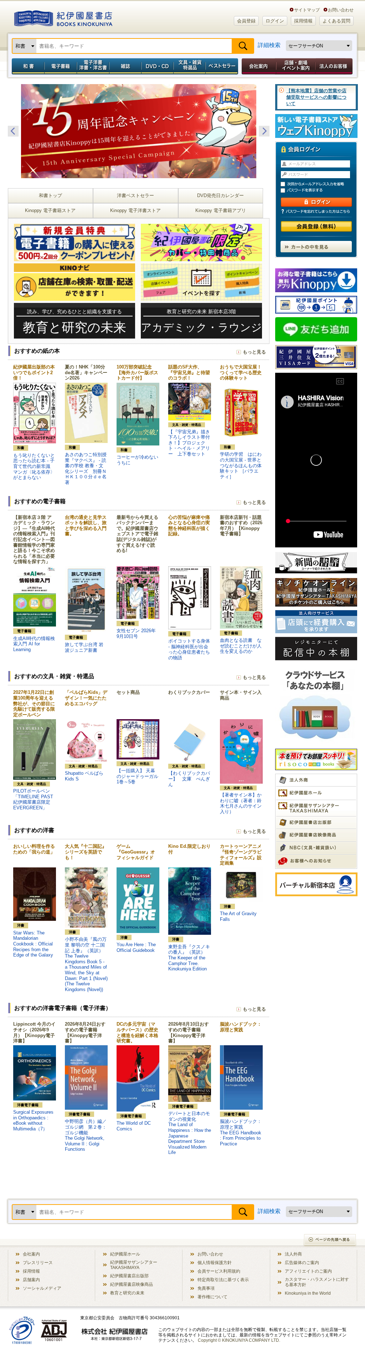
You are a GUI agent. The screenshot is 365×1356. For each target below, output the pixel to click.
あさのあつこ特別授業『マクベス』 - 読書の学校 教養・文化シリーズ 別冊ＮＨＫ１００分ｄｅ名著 (86, 468)
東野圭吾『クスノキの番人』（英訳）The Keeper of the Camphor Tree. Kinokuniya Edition (189, 957)
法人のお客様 (334, 66)
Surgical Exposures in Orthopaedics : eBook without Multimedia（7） (33, 1120)
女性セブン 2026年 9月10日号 (136, 633)
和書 (26, 66)
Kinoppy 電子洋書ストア (135, 210)
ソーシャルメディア (42, 1288)
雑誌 (125, 66)
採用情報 (303, 21)
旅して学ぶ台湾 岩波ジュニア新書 (84, 647)
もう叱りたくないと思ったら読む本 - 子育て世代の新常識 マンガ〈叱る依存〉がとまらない (34, 466)
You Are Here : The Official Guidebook (136, 947)
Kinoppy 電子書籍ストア (50, 210)
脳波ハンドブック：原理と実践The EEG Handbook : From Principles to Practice (241, 1132)
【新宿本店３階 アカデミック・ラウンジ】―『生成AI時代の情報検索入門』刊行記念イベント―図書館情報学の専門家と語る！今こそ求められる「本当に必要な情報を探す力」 (34, 539)
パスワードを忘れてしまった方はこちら (316, 211)
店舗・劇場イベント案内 (295, 66)
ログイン (275, 21)
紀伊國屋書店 (63, 17)
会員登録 (246, 21)
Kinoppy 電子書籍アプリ (220, 210)
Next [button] (264, 131)
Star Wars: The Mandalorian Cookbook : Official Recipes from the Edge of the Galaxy (33, 944)
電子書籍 (60, 66)
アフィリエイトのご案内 (308, 1271)
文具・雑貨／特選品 (190, 66)
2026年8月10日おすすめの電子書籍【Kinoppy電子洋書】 (188, 1032)
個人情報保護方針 (214, 1262)
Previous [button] (13, 131)
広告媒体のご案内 (302, 1262)
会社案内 (258, 66)
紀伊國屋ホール (125, 1254)
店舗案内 (31, 1279)
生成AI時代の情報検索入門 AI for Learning (34, 644)
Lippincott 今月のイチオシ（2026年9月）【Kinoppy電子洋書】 (34, 1032)
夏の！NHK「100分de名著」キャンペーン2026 (86, 372)
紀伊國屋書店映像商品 (131, 1284)
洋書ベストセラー (135, 195)
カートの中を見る (316, 246)
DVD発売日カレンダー (220, 195)
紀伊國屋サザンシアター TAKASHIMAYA (133, 1265)
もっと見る (254, 352)
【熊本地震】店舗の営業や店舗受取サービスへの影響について (316, 97)
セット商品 (128, 692)
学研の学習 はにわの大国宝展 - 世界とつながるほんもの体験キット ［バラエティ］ (241, 465)
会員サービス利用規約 (218, 1271)
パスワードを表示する (319, 190)
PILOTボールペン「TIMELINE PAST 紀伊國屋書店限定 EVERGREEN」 (33, 799)
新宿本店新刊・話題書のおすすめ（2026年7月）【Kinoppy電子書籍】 (241, 526)
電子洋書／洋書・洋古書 (93, 66)
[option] (138, 131)
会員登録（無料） (316, 226)
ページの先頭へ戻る (330, 1240)
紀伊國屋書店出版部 (129, 1275)
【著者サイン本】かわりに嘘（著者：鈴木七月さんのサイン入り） (241, 803)
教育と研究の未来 (127, 1292)
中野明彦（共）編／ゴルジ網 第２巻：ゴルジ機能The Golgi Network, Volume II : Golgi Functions (86, 1135)
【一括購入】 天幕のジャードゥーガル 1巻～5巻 (140, 776)
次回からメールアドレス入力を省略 (319, 184)
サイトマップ (307, 9)
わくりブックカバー (189, 692)
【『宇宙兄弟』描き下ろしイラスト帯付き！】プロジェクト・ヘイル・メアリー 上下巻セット (189, 443)
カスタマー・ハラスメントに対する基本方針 (317, 1282)
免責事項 (206, 1288)
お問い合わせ (341, 9)
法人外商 (293, 1254)
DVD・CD (158, 66)
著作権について (212, 1296)
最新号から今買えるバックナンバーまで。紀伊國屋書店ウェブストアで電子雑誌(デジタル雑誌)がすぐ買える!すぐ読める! (137, 534)
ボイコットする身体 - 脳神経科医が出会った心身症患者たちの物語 (189, 649)
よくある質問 (336, 21)
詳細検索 (269, 45)
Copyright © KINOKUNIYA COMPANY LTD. (239, 1340)
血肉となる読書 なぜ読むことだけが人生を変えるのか (241, 646)
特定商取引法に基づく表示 (223, 1279)
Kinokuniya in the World (308, 1293)
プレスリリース (38, 1262)
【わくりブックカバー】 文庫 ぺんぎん (189, 778)
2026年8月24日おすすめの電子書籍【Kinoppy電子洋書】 (85, 1032)
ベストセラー (223, 66)
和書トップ (50, 195)
